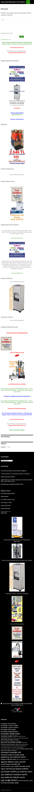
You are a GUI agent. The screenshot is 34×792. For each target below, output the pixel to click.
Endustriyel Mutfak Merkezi (8, 493)
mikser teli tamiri (12, 750)
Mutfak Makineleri (5, 508)
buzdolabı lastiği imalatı (10, 734)
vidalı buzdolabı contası (7, 766)
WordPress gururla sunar (6, 790)
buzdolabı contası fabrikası (8, 723)
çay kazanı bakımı (20, 769)
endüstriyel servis (6, 738)
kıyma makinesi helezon (5, 747)
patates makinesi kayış (8, 759)
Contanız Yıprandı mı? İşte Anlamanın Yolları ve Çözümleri (15, 473)
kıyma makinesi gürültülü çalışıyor (19, 745)
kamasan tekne (14, 744)
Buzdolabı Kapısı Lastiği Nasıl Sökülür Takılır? (12, 484)
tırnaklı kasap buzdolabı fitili (10, 764)
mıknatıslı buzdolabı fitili (11, 752)
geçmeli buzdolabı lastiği (11, 742)
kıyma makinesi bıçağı (23, 744)
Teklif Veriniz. (4, 513)
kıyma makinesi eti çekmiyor (6, 745)
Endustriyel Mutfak (5, 505)
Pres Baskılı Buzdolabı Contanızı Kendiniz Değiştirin (13, 470)
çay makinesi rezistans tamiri (14, 774)
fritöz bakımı (13, 738)
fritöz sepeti (19, 738)
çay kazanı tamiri (8, 772)
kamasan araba (24, 742)
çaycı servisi (6, 769)
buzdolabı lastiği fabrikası (9, 731)
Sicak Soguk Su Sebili (6, 502)
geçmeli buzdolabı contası (10, 740)
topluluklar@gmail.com (17, 114)
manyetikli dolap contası (26, 749)
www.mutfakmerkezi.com (6, 39)
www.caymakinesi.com (17, 238)
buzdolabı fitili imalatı (8, 729)
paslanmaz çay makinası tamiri (13, 757)
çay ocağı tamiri (9, 780)
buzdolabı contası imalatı (9, 725)
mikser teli (4, 750)
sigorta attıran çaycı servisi (13, 762)
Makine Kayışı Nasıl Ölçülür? (8, 476)
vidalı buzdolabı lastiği (22, 766)
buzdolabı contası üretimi (9, 727)
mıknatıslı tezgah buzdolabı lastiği (12, 755)
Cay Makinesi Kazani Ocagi (7, 499)
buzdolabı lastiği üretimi (9, 736)
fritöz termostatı (25, 738)
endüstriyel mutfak (21, 736)
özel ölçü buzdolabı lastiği (9, 783)
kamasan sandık (5, 744)
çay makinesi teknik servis (13, 777)
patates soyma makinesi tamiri (23, 759)
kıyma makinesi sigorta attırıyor (17, 747)
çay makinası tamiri (24, 772)
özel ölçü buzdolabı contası (25, 780)
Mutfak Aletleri (4, 496)
